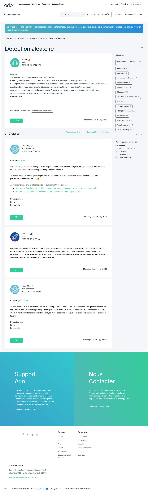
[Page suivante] (141, 134)
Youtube (32, 434)
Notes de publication (125, 120)
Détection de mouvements (42, 111)
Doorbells (46, 4)
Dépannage (121, 92)
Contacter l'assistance (99, 407)
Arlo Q (60, 447)
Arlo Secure (82, 436)
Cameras (36, 4)
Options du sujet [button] (142, 48)
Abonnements (24, 4)
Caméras (20, 38)
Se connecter (130, 14)
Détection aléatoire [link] (57, 38)
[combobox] (98, 14)
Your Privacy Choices (38, 489)
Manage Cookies (56, 489)
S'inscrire (118, 14)
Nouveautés (82, 440)
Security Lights (58, 4)
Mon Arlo (124, 4)
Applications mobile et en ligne (126, 63)
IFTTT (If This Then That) (126, 111)
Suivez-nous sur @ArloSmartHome (21, 477)
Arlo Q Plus (62, 451)
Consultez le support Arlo (26, 409)
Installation (121, 116)
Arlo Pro (61, 440)
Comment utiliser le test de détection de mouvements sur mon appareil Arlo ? (48, 191)
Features (120, 101)
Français (8, 38)
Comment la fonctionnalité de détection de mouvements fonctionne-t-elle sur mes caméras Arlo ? (56, 188)
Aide (140, 14)
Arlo (59, 444)
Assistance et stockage (125, 78)
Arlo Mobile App (123, 68)
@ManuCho (22, 301)
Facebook (23, 434)
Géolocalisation (123, 106)
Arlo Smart (121, 73)
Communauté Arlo (12, 14)
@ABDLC (21, 160)
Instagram (37, 434)
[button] (109, 56)
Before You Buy (122, 87)
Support (114, 4)
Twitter (27, 434)
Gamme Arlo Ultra (36, 38)
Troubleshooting (123, 130)
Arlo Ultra (61, 436)
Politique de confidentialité (20, 488)
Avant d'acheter (122, 83)
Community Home (85, 447)
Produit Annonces (123, 125)
